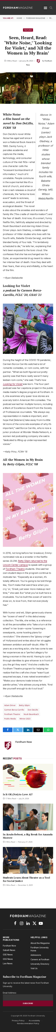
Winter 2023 (25, 718)
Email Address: (10, 993)
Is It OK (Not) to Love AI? (18, 794)
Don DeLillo (33, 709)
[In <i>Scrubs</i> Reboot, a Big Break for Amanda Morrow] (28, 817)
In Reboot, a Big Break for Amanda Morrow (28, 836)
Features (28, 30)
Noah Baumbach (31, 714)
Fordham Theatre (15, 569)
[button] (45, 7)
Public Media (10, 718)
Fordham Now (23, 741)
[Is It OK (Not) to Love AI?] (28, 777)
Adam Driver (10, 705)
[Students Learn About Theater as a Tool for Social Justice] (28, 860)
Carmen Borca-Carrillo (14, 709)
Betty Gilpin (24, 705)
